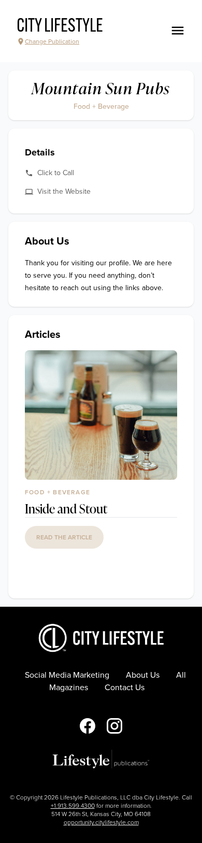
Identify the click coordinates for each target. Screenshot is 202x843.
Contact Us (125, 687)
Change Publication (52, 41)
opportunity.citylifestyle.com (101, 822)
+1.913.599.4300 (73, 805)
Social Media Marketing (67, 675)
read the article (64, 537)
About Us (143, 675)
